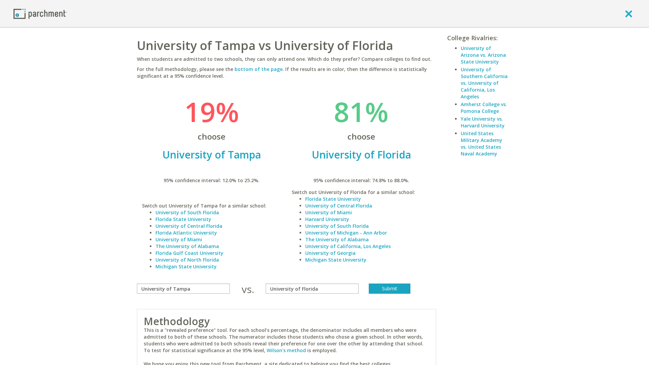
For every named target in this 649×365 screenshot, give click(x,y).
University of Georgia (330, 253)
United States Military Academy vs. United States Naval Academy (481, 143)
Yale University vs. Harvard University (483, 122)
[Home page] (40, 13)
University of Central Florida (188, 226)
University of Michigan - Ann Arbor (346, 232)
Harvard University (327, 219)
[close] (628, 13)
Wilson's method (286, 350)
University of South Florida (187, 212)
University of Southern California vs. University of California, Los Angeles (484, 83)
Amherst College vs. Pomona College (484, 107)
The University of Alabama (187, 246)
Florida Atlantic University (186, 232)
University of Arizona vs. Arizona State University (483, 55)
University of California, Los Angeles (348, 246)
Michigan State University (186, 266)
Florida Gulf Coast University (189, 253)
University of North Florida (187, 260)
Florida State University (183, 219)
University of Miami (178, 239)
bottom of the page (259, 69)
